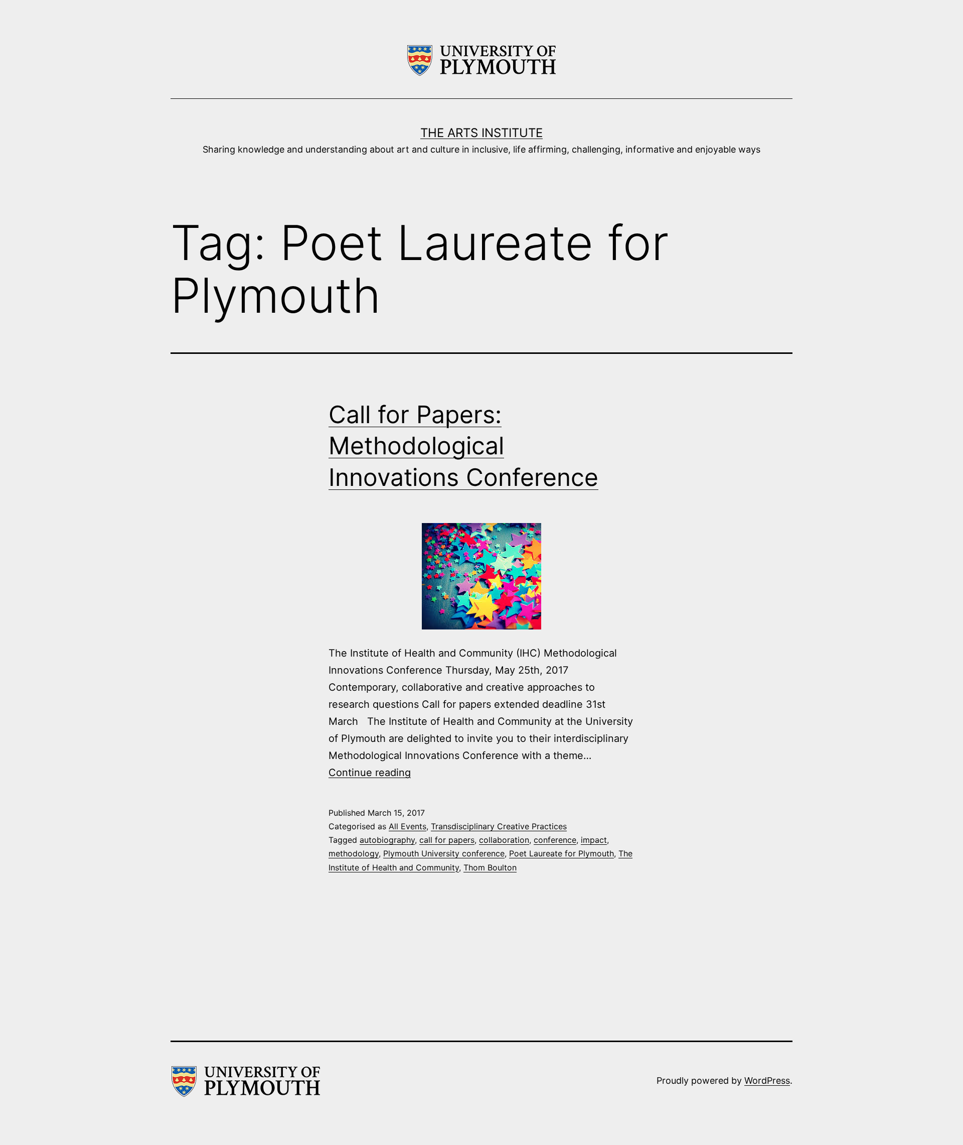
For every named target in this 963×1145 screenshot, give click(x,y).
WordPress (767, 1080)
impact (594, 840)
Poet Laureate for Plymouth (561, 853)
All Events (407, 826)
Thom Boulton (490, 867)
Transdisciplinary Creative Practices (499, 826)
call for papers (446, 840)
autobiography (387, 840)
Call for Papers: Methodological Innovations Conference (463, 446)
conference (555, 840)
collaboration (504, 840)
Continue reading (370, 773)
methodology (354, 853)
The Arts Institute (481, 132)
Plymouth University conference (444, 853)
